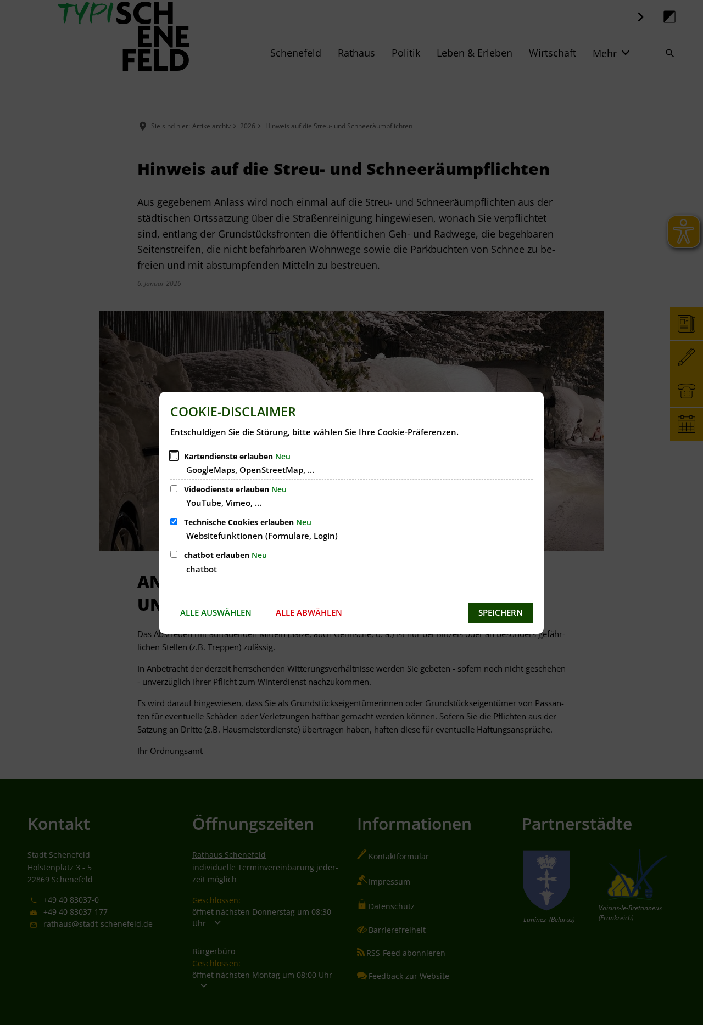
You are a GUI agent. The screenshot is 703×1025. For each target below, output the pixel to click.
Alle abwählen (309, 612)
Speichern (500, 612)
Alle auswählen (216, 612)
